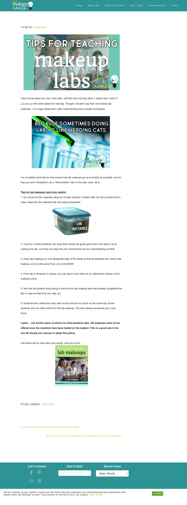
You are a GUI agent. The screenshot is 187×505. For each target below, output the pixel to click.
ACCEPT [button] (157, 493)
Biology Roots (23, 5)
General (48, 404)
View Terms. (96, 494)
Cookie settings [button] (141, 493)
